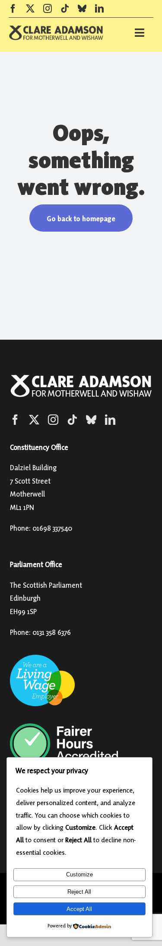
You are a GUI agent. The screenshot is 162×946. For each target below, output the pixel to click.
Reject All (79, 892)
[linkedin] (99, 8)
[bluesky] (82, 8)
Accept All (79, 909)
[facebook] (13, 8)
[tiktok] (64, 8)
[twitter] (30, 8)
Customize (79, 874)
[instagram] (47, 8)
